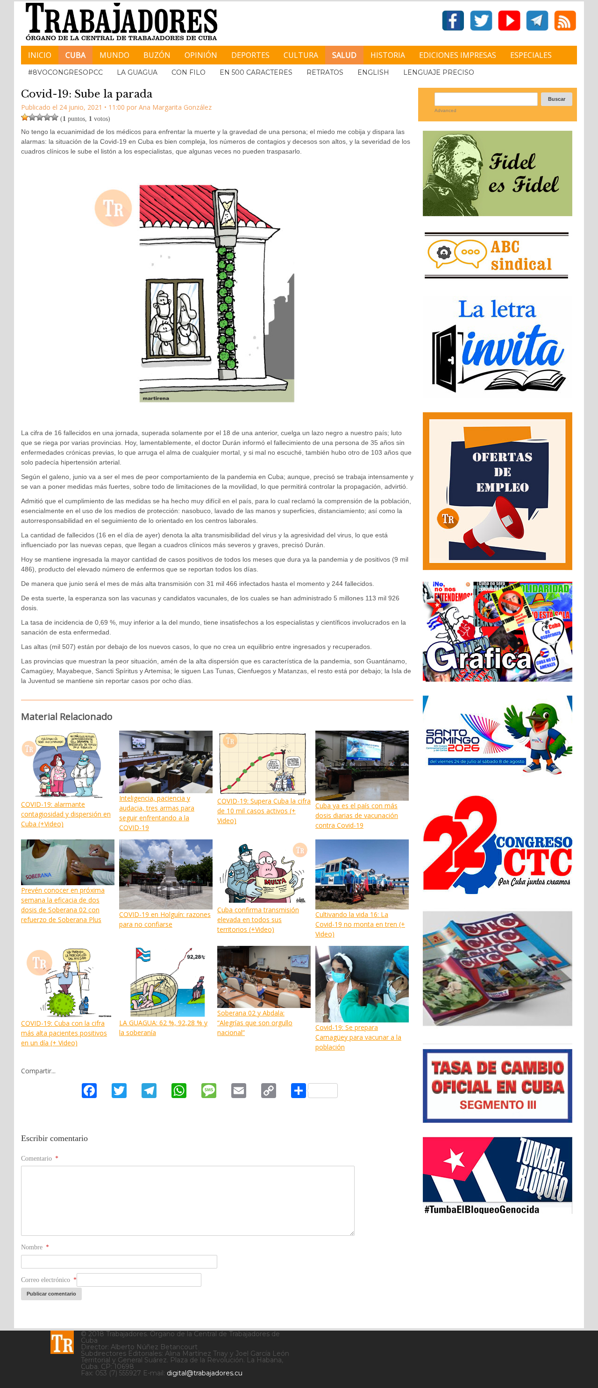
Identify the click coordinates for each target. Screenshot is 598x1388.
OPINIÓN (201, 55)
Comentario (39, 1158)
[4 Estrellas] (47, 117)
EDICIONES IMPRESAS (457, 55)
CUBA (75, 55)
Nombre (35, 1247)
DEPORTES (250, 55)
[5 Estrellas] (54, 117)
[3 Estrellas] (39, 117)
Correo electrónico (49, 1279)
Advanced (445, 110)
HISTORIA (387, 55)
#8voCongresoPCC (65, 72)
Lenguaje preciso (438, 72)
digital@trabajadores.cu (204, 1373)
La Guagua (137, 72)
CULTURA (301, 55)
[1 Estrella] (24, 117)
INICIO (39, 55)
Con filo (188, 72)
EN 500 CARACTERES (256, 72)
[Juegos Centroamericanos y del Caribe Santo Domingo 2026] (497, 777)
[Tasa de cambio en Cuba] (497, 1119)
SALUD (344, 55)
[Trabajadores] (62, 1342)
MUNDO (114, 55)
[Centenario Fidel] (497, 213)
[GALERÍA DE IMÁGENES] (497, 678)
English (373, 72)
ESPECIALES (531, 55)
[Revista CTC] (497, 1026)
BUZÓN (157, 55)
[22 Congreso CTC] (497, 890)
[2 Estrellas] (32, 117)
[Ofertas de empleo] (497, 491)
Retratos (324, 72)
